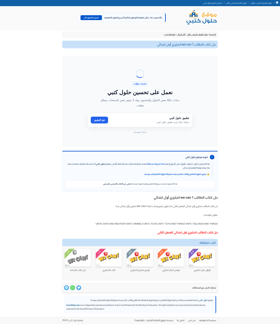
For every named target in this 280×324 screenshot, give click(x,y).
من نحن (192, 320)
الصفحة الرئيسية (277, 2)
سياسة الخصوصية (207, 320)
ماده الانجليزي (169, 34)
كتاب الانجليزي (108, 270)
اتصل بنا (180, 320)
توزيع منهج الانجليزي (140, 270)
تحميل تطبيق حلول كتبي (212, 3)
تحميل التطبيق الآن (91, 18)
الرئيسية (212, 34)
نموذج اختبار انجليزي (171, 270)
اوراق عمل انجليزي (202, 270)
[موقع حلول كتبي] (201, 18)
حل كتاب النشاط (78, 270)
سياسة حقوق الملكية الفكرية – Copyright (153, 320)
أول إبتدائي (181, 34)
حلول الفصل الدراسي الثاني (236, 3)
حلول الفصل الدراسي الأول (261, 3)
